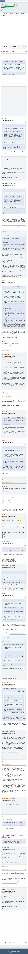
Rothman (5, 497)
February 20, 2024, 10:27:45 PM (7, 801)
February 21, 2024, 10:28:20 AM (7, 850)
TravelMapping (9, 177)
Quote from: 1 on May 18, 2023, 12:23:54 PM (12, 64)
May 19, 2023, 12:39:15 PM (6, 58)
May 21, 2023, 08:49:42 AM (6, 283)
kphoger (5, 816)
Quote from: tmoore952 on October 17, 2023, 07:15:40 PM (14, 447)
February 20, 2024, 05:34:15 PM (7, 568)
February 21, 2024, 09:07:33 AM (7, 819)
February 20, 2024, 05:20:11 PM (7, 545)
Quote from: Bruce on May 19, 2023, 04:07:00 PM (12, 238)
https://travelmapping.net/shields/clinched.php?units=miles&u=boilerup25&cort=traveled (13, 882)
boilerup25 (6, 866)
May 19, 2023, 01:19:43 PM (6, 122)
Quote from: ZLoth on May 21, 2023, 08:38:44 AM (12, 286)
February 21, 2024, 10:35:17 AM (7, 869)
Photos (3, 179)
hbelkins (5, 183)
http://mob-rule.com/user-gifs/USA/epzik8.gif (18, 633)
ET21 (4, 514)
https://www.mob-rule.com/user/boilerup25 (16, 885)
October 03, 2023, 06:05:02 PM (7, 396)
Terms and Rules (13, 949)
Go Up (2, 942)
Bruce (4, 159)
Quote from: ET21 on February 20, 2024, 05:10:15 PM (13, 548)
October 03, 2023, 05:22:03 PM (7, 357)
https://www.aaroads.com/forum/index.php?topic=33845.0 (14, 473)
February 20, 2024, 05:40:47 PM (7, 597)
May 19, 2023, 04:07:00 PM (6, 162)
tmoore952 (6, 354)
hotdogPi (5, 280)
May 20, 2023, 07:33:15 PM (6, 186)
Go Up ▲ (18, 949)
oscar (4, 55)
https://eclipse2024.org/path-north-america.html (12, 491)
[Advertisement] (14, 31)
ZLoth (4, 232)
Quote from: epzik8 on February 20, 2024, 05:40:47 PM (13, 688)
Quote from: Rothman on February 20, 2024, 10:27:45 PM (14, 822)
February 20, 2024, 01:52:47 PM (7, 500)
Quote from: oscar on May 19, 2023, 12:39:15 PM (12, 125)
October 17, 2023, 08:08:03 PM (7, 444)
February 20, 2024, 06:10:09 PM (7, 641)
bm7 (4, 440)
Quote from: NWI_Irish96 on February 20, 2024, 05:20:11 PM (14, 571)
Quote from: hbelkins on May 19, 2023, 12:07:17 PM (13, 61)
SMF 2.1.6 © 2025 (11, 951)
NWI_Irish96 (6, 541)
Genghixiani (6, 847)
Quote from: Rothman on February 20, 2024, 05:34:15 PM (14, 600)
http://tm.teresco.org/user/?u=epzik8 (16, 632)
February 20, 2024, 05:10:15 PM (7, 517)
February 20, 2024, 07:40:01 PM (7, 734)
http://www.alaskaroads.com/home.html (9, 84)
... (15, 51)
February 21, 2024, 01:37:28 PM (7, 892)
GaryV (4, 118)
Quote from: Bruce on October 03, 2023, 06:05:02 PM (13, 417)
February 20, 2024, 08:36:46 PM (7, 764)
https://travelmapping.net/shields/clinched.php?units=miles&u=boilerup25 (13, 879)
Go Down (3, 51)
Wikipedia (4, 177)
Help (9, 949)
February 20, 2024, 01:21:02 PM (7, 482)
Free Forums (16, 952)
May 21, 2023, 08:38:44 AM (6, 235)
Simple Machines (17, 951)
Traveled (3, 343)
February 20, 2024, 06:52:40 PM (7, 685)
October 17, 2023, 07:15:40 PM (7, 414)
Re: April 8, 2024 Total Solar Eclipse (8, 57)
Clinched (3, 341)
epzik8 (4, 593)
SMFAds (11, 952)
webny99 (5, 479)
